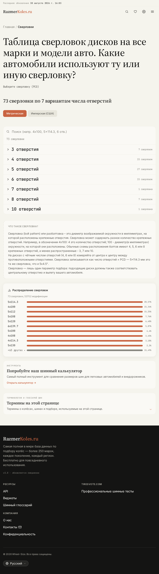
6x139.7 (13, 326)
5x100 (11, 330)
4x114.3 (13, 340)
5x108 (11, 316)
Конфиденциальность (19, 534)
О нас (7, 520)
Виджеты (10, 498)
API (5, 491)
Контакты (10, 527)
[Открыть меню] (152, 11)
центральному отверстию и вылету (31, 272)
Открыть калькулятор (20, 382)
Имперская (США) (42, 113)
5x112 (11, 311)
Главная (9, 27)
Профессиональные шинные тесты (107, 491)
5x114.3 (13, 302)
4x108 (11, 335)
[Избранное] (135, 11)
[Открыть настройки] (143, 11)
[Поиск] (126, 11)
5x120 (11, 321)
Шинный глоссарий (17, 505)
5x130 (11, 345)
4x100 (11, 306)
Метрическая (14, 113)
